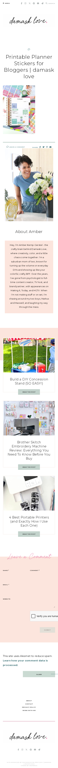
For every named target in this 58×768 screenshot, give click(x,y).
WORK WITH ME (29, 710)
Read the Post (29, 392)
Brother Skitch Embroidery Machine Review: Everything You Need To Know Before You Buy (29, 450)
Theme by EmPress (29, 765)
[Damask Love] (29, 741)
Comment (35, 570)
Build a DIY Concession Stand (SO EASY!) (29, 381)
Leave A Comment (17, 147)
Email (6, 584)
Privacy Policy (29, 707)
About (29, 700)
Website (6, 599)
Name (6, 570)
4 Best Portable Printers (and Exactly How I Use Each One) (29, 521)
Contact (29, 704)
